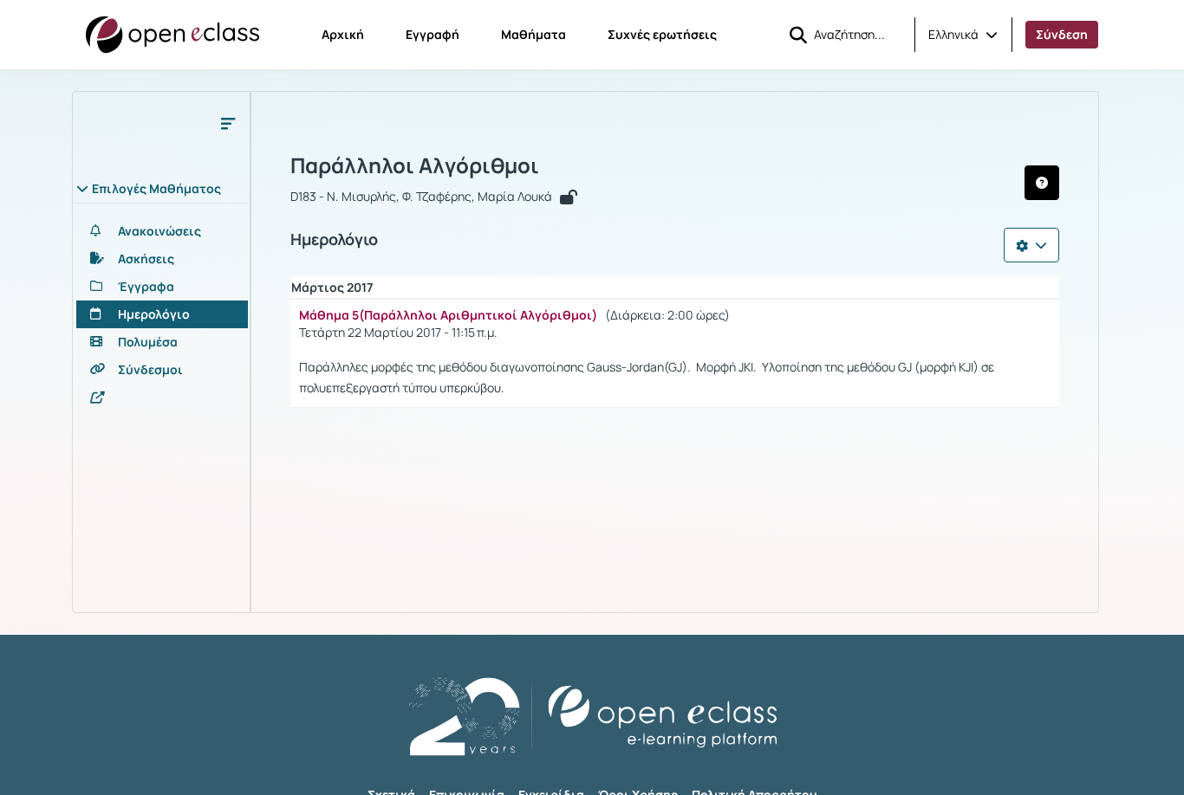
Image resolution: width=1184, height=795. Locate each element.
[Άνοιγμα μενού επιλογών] (1031, 245)
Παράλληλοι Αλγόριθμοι (414, 165)
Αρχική (343, 34)
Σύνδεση (1062, 34)
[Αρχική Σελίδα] (172, 35)
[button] (963, 34)
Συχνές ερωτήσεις (662, 34)
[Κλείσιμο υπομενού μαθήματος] (228, 123)
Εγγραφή (432, 34)
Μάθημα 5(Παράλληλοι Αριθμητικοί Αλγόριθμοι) (448, 315)
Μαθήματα (533, 34)
